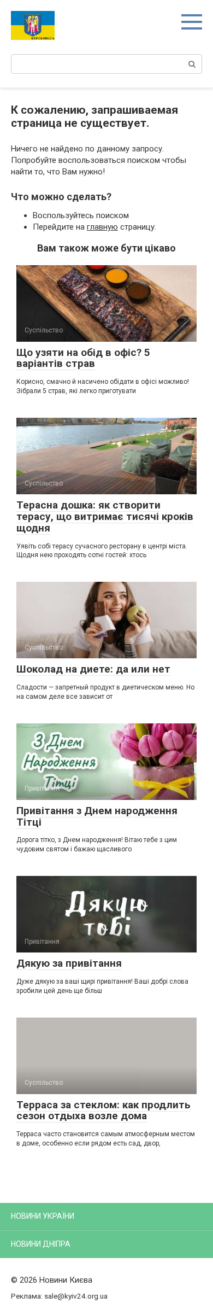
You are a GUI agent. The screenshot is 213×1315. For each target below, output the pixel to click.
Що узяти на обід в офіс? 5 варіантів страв (83, 358)
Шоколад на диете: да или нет (93, 669)
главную (102, 227)
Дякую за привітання (69, 963)
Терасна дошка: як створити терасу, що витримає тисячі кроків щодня (104, 516)
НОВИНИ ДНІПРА (40, 1244)
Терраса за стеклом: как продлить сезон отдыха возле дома (103, 1110)
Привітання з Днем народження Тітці (96, 816)
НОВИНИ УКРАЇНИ (42, 1216)
